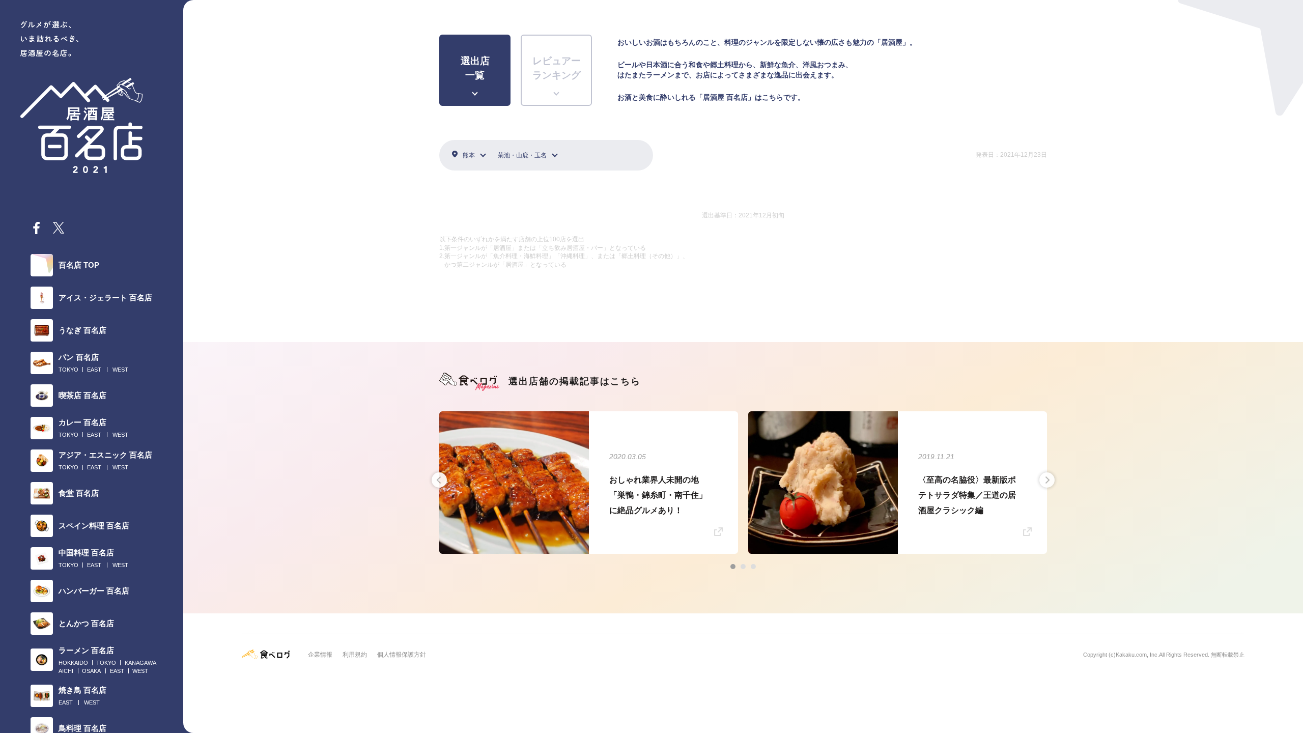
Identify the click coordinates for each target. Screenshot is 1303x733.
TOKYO (68, 369)
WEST (120, 369)
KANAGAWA (140, 663)
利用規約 (355, 654)
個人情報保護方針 (401, 654)
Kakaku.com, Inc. (1137, 655)
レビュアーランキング (556, 68)
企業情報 (320, 654)
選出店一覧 (475, 68)
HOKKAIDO (73, 663)
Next (1047, 480)
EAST (94, 369)
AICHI (66, 671)
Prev (439, 480)
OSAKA (91, 671)
